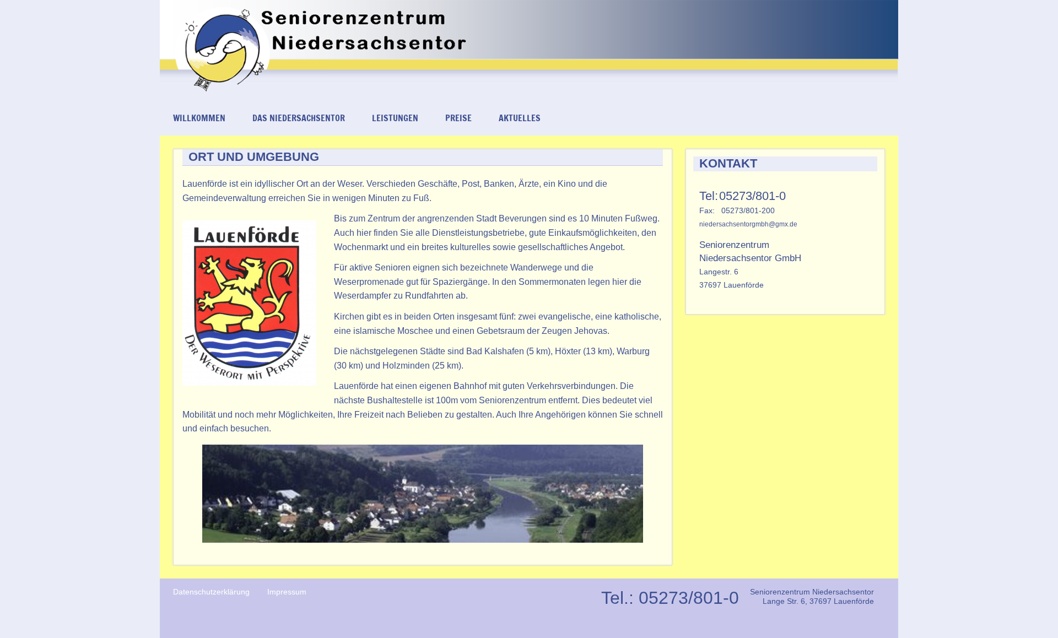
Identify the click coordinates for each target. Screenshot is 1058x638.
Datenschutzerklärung (211, 592)
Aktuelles (520, 118)
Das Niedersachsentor (298, 118)
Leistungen (395, 118)
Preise (458, 118)
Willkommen (199, 118)
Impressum (286, 592)
